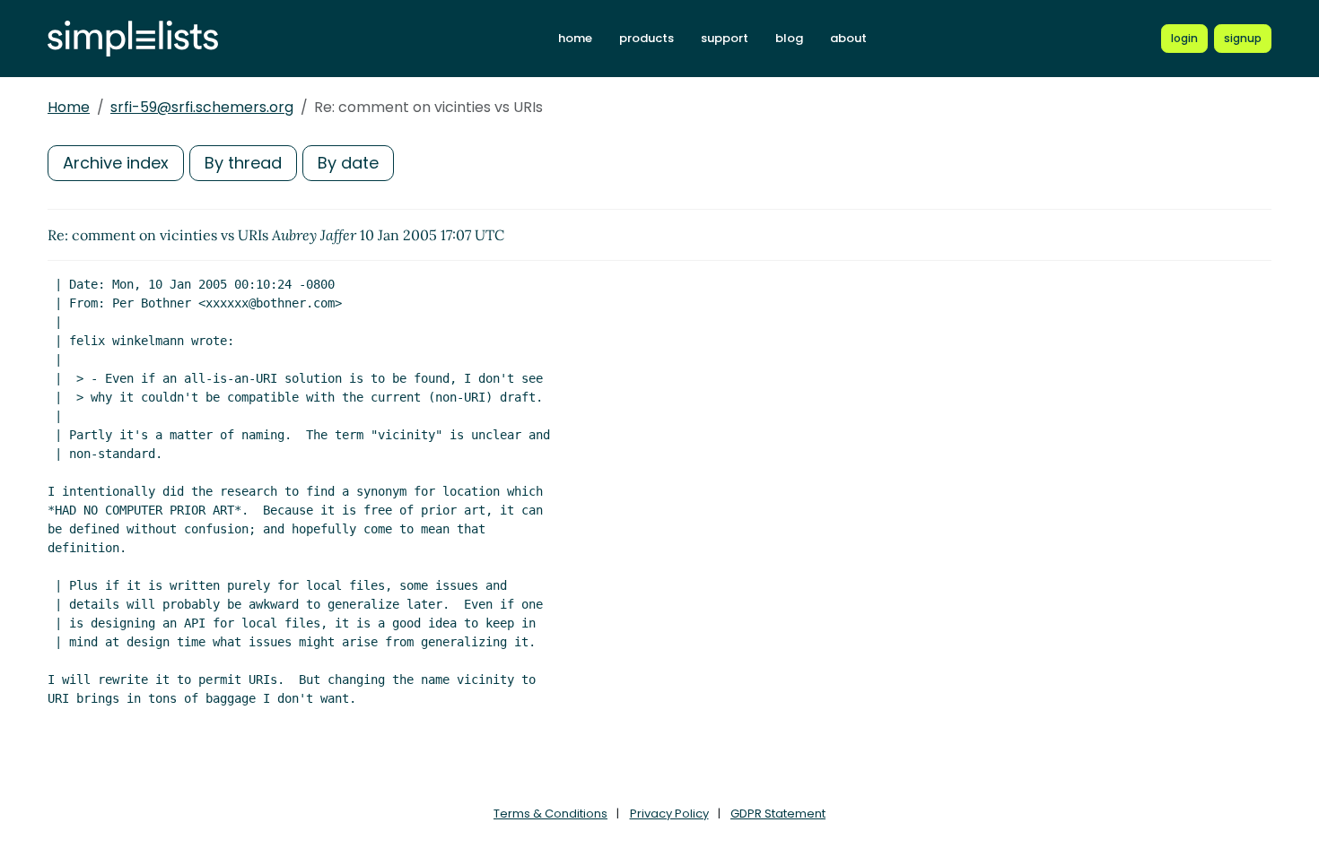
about (848, 38)
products (646, 38)
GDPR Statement (777, 813)
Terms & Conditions (550, 813)
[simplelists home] (133, 39)
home (575, 38)
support (724, 38)
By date (348, 162)
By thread (243, 162)
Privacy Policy (669, 813)
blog (789, 38)
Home (69, 107)
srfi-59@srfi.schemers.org (201, 107)
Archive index (116, 162)
